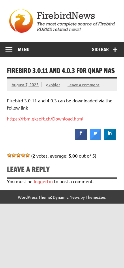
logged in (43, 181)
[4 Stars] (23, 155)
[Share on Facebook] (81, 138)
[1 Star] (9, 155)
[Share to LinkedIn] (110, 138)
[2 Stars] (14, 155)
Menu (23, 49)
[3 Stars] (18, 155)
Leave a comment (83, 84)
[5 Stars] (27, 155)
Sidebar (100, 49)
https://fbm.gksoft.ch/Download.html (45, 118)
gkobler (53, 84)
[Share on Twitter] (95, 138)
